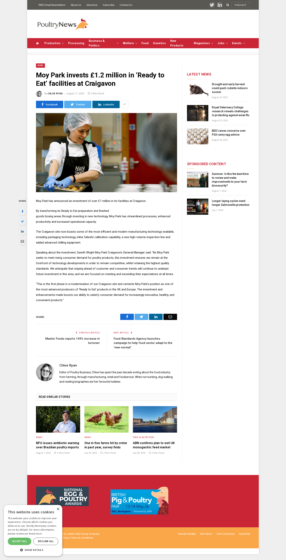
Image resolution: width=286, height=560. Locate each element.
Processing (76, 43)
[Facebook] (22, 211)
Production (52, 43)
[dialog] (33, 530)
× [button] (57, 509)
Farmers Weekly (187, 533)
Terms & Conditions (82, 537)
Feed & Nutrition (143, 437)
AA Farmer (206, 533)
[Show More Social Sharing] (124, 104)
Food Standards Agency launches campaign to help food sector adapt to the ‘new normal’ (143, 343)
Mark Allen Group (78, 533)
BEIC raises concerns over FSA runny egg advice (229, 132)
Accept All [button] (19, 541)
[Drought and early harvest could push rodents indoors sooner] (197, 90)
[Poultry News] (62, 24)
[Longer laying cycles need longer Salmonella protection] (197, 207)
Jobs (220, 43)
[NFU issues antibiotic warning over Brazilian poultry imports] (58, 419)
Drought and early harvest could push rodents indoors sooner (230, 88)
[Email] (22, 241)
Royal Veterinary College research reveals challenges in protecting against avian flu (230, 111)
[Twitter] (22, 221)
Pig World (244, 533)
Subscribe (109, 5)
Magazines (202, 43)
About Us (76, 5)
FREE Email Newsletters (52, 5)
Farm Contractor (226, 533)
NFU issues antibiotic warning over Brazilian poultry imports (57, 445)
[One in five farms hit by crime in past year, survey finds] (106, 419)
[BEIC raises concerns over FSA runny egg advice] (197, 136)
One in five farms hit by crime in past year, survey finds (105, 445)
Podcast (241, 5)
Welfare (128, 43)
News (40, 65)
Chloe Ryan (55, 93)
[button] (33, 550)
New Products (176, 43)
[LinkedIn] (22, 231)
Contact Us (126, 5)
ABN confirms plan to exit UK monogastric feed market (154, 445)
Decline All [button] (46, 541)
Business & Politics (97, 43)
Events (237, 43)
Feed (145, 43)
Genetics (159, 43)
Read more (35, 533)
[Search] (228, 5)
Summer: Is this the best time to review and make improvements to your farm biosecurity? (230, 179)
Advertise (92, 5)
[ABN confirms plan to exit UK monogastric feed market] (155, 419)
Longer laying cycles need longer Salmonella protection (230, 202)
